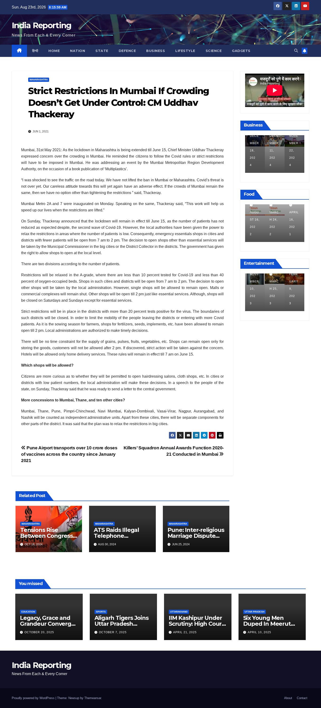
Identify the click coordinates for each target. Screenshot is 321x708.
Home (54, 51)
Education (28, 611)
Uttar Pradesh (254, 611)
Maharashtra (39, 79)
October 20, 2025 (39, 632)
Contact (302, 698)
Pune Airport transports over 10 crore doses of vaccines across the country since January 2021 (69, 454)
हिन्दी (35, 51)
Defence (127, 51)
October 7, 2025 (113, 632)
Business (155, 51)
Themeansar (92, 698)
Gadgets (241, 51)
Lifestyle (185, 51)
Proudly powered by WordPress (33, 698)
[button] (296, 51)
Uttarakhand (179, 611)
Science (214, 51)
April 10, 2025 (259, 632)
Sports (101, 611)
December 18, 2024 (254, 150)
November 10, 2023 (254, 289)
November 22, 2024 (293, 150)
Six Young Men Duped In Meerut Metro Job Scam (267, 623)
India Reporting (41, 25)
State (101, 51)
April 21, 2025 (185, 632)
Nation (77, 51)
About (288, 698)
